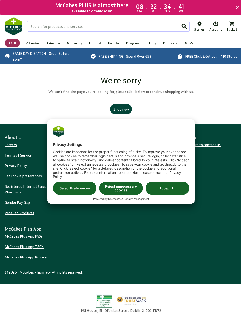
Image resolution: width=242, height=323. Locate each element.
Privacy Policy (16, 165)
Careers (11, 144)
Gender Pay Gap (17, 202)
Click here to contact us (199, 144)
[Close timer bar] (234, 7)
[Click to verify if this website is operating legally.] (102, 301)
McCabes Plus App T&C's (24, 246)
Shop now (119, 109)
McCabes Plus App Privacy (26, 257)
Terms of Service (18, 155)
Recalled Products (19, 212)
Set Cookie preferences (23, 176)
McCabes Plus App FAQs (24, 236)
